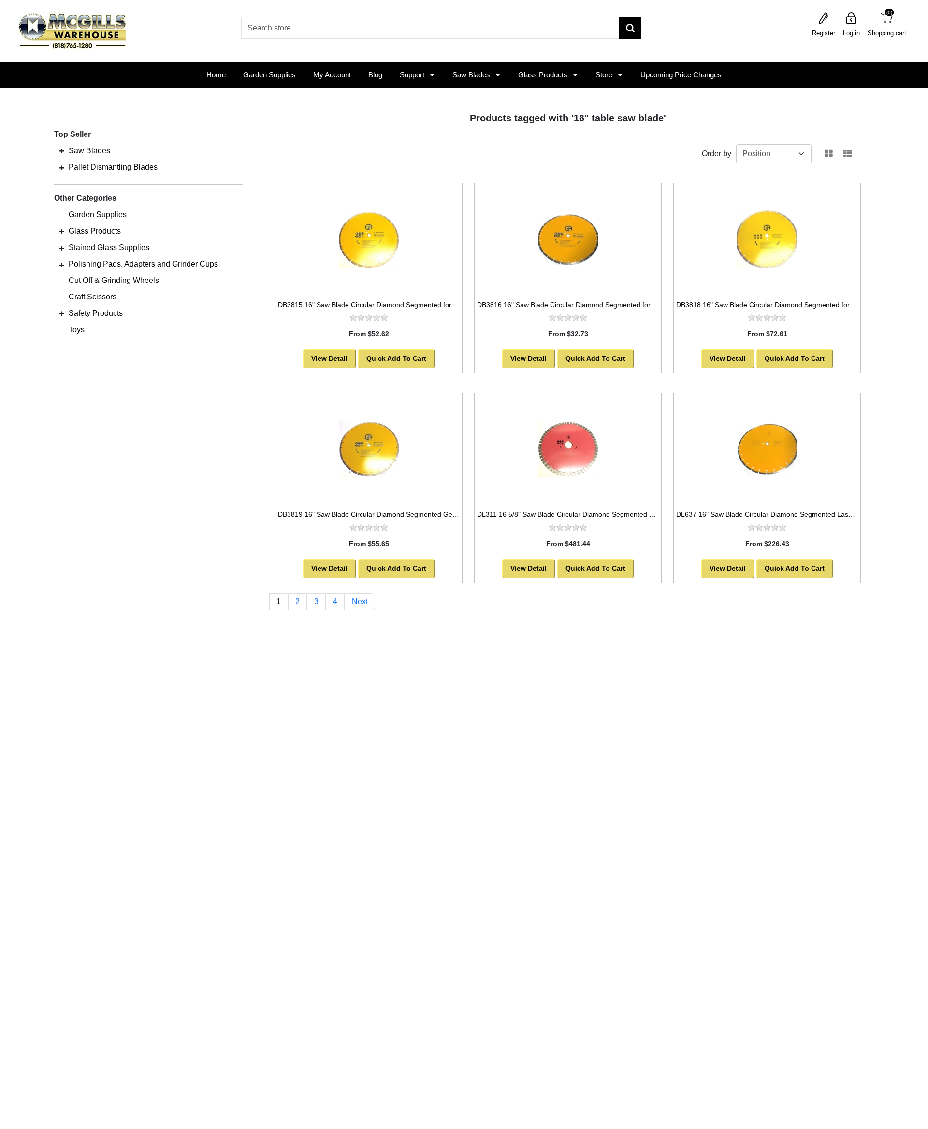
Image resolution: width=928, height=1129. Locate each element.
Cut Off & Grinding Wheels (114, 280)
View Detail (329, 358)
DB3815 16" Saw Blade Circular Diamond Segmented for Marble (376, 305)
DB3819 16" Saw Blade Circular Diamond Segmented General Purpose (386, 514)
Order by (716, 153)
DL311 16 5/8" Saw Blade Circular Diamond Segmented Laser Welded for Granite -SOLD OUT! (622, 514)
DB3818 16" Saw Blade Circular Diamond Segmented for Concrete (778, 305)
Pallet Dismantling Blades (113, 167)
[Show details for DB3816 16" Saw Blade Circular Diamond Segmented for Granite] (568, 239)
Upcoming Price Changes (681, 75)
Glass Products (542, 75)
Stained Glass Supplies (109, 247)
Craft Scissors (92, 297)
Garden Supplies (269, 75)
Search (630, 28)
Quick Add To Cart (396, 358)
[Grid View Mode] (828, 154)
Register (823, 33)
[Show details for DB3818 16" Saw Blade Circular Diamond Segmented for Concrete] (767, 239)
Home (216, 75)
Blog (375, 75)
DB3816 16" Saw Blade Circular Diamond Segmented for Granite (576, 305)
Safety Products (96, 313)
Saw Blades (471, 75)
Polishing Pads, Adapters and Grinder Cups (143, 264)
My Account (332, 75)
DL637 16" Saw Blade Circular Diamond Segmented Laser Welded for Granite (795, 514)
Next (360, 601)
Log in (851, 33)
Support (412, 75)
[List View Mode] (848, 154)
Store (603, 75)
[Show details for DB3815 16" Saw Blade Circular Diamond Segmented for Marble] (369, 239)
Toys (77, 330)
